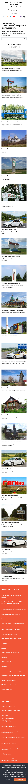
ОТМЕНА (8, 779)
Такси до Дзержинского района (10, 68)
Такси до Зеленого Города (9, 229)
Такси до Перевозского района (10, 256)
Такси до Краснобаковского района (12, 310)
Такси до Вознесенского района (11, 202)
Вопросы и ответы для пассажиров (10, 652)
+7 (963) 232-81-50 (14, 13)
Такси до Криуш (5, 717)
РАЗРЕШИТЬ (20, 779)
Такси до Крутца (5, 715)
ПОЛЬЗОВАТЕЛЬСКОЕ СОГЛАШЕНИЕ (11, 638)
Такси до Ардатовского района (10, 122)
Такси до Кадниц (6, 468)
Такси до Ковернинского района (11, 175)
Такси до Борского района (9, 335)
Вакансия (3, 648)
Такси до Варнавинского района (11, 95)
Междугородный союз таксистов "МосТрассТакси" (14, 5)
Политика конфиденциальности (16, 776)
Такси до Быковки (6, 149)
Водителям (4, 643)
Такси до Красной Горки (7, 721)
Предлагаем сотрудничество (8, 706)
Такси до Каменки (6, 576)
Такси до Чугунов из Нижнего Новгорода (13, 361)
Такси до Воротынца (7, 388)
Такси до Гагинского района (9, 495)
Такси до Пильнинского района (10, 283)
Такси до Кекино (6, 549)
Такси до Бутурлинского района (11, 441)
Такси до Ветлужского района (10, 522)
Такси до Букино (6, 415)
